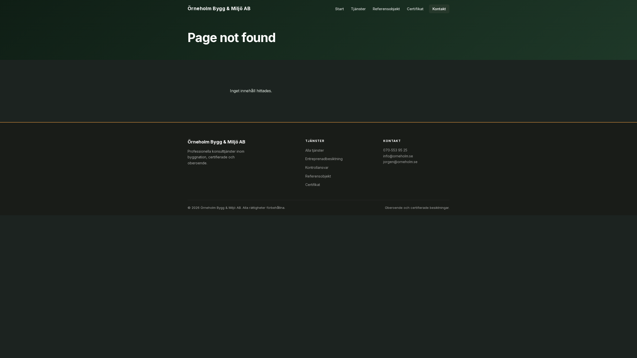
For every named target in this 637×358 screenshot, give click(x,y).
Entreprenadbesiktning (324, 159)
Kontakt (439, 8)
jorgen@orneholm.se (400, 162)
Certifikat (415, 8)
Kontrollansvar (316, 167)
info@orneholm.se (398, 156)
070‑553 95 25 (395, 150)
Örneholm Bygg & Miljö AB (219, 8)
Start (339, 8)
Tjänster (358, 8)
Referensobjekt (386, 8)
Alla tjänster (314, 150)
